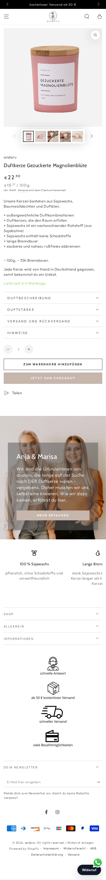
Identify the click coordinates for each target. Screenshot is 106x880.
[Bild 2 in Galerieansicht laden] (40, 136)
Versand (23, 190)
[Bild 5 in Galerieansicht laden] (77, 136)
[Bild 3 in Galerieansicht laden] (53, 136)
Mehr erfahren (53, 515)
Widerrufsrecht (74, 848)
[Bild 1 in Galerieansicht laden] (28, 136)
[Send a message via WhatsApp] (98, 862)
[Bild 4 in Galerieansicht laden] (65, 136)
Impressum (51, 848)
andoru (10, 157)
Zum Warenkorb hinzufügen (53, 364)
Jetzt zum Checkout (53, 378)
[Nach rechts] (98, 4)
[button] (86, 16)
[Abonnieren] (99, 782)
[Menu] (6, 16)
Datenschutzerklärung (47, 854)
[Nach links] (8, 4)
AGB (93, 848)
